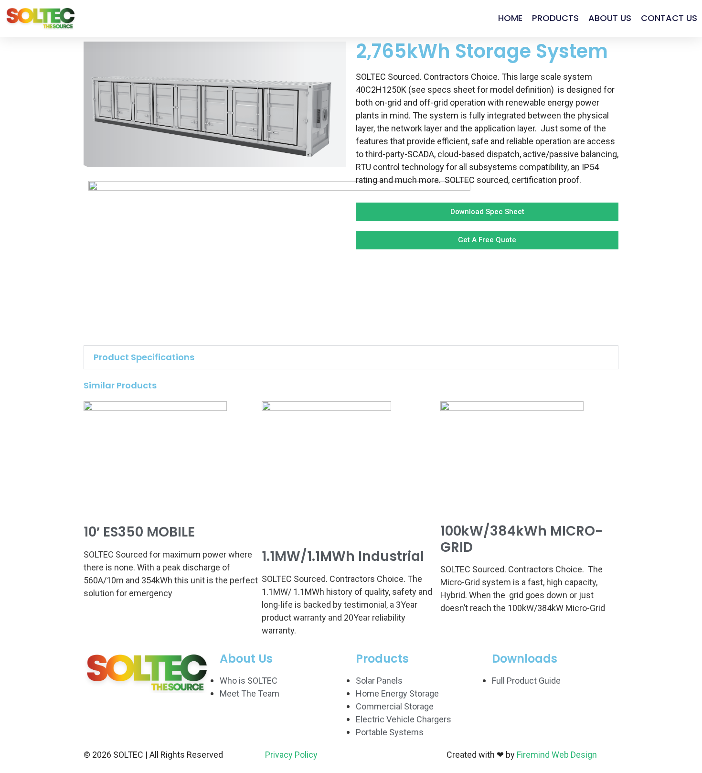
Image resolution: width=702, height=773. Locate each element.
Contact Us (669, 18)
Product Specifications (144, 357)
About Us (609, 18)
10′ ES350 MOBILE (139, 532)
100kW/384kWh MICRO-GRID (521, 539)
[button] (351, 357)
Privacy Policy (291, 755)
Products (555, 18)
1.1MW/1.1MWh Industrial (343, 556)
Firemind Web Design (557, 755)
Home (510, 18)
